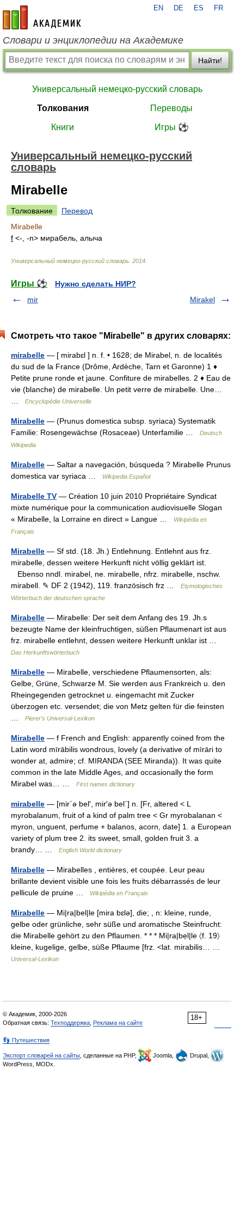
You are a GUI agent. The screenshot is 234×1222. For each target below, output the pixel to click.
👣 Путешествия (26, 1040)
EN (158, 8)
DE (178, 8)
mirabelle (28, 355)
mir (32, 299)
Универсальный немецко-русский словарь (117, 89)
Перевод (77, 210)
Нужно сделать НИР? (95, 283)
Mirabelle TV (34, 496)
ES (199, 8)
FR (218, 8)
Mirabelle (28, 421)
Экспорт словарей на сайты (41, 1055)
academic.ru (42, 17)
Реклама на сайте (118, 1022)
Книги (62, 127)
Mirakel (202, 299)
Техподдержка (70, 1022)
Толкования (63, 108)
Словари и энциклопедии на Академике (93, 40)
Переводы (171, 108)
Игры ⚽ (172, 127)
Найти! (210, 60)
